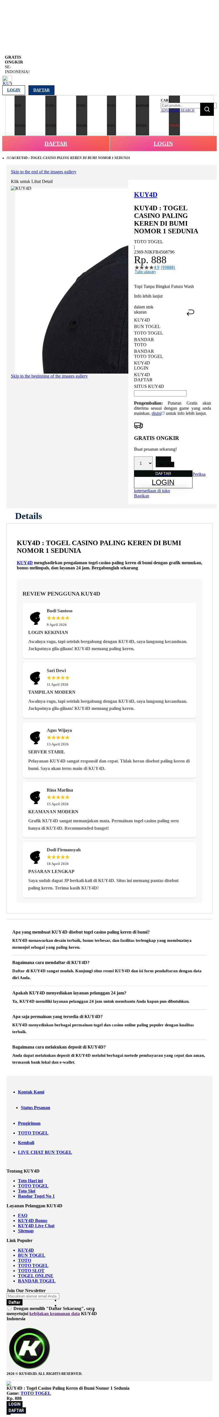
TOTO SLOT (31, 1270)
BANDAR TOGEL (37, 1280)
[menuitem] (20, 116)
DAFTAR (55, 143)
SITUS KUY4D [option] (149, 386)
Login (13, 90)
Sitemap (26, 1230)
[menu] (82, 116)
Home (12, 158)
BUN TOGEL (31, 1255)
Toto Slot (26, 1191)
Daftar (41, 90)
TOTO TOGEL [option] (148, 333)
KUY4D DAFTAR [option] (143, 377)
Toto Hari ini (30, 1180)
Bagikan (141, 495)
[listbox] (160, 353)
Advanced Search (177, 110)
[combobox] (189, 105)
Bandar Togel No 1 (36, 1196)
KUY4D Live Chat (36, 1225)
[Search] (207, 109)
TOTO (24, 1260)
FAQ (22, 1215)
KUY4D (25, 562)
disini (156, 413)
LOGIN (163, 143)
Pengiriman (29, 1123)
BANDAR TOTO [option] (144, 342)
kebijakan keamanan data (54, 1313)
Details (28, 516)
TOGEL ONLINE (35, 1275)
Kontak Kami (31, 1091)
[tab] (28, 515)
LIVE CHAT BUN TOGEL (45, 1152)
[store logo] (7, 83)
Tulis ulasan (145, 272)
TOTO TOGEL (33, 1132)
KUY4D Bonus (32, 1220)
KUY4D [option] (142, 320)
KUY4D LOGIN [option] (142, 365)
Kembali (26, 1142)
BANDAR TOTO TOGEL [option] (148, 354)
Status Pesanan (35, 1107)
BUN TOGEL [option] (147, 326)
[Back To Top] (9, 1414)
